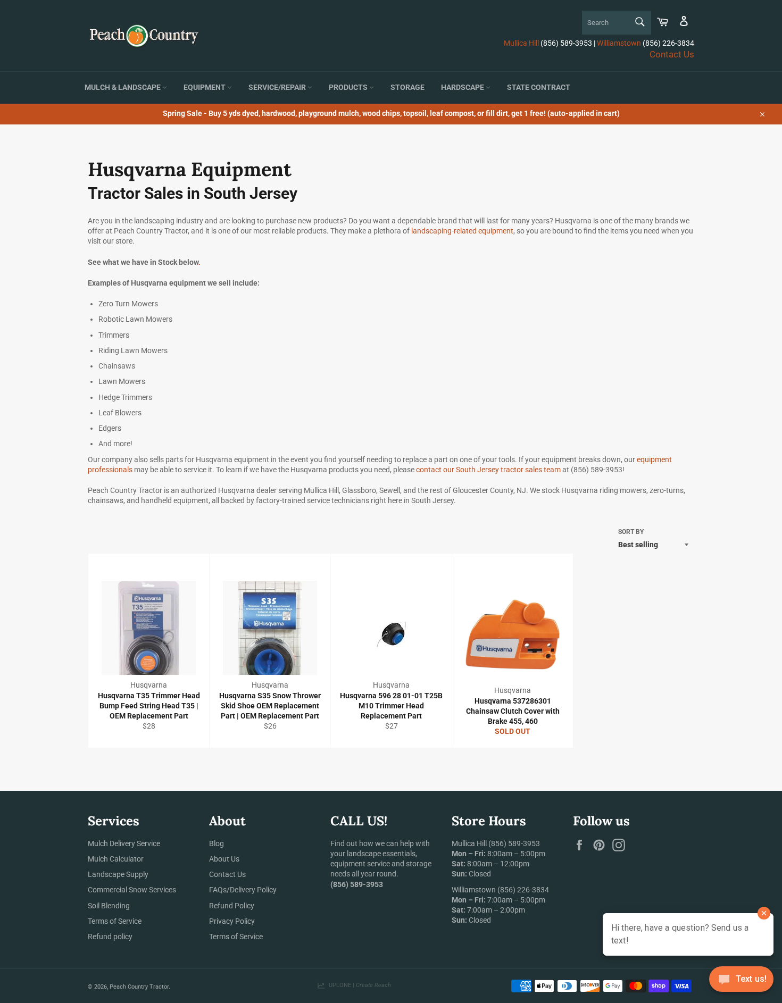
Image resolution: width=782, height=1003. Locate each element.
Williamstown (619, 43)
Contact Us (672, 54)
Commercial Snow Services (132, 889)
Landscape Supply (118, 874)
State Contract (538, 87)
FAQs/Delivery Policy (243, 889)
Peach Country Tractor (139, 986)
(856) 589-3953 (514, 843)
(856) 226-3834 (523, 889)
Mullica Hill (521, 43)
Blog (216, 843)
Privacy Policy (232, 921)
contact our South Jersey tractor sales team (488, 469)
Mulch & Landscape (123, 87)
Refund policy (110, 936)
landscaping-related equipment (462, 231)
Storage (407, 87)
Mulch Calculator (116, 859)
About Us (224, 859)
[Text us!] (741, 981)
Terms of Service (115, 921)
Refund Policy (231, 905)
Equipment (205, 87)
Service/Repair (277, 87)
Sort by (631, 532)
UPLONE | (358, 985)
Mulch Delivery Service (124, 843)
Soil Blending (109, 905)
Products (349, 87)
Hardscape (463, 87)
